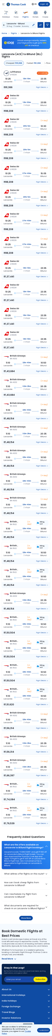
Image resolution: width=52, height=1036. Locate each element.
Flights (25, 17)
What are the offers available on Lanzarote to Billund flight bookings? (23, 846)
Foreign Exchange (11, 1006)
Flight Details (41, 87)
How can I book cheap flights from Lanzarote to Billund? (21, 884)
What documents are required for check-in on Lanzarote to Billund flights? (24, 907)
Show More (26, 918)
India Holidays (9, 1001)
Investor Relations (11, 1018)
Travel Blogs (8, 1012)
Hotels (35, 17)
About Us (6, 989)
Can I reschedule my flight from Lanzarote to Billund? (20, 895)
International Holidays (13, 995)
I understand (44, 1030)
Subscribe (40, 979)
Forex (16, 17)
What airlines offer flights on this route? (24, 874)
